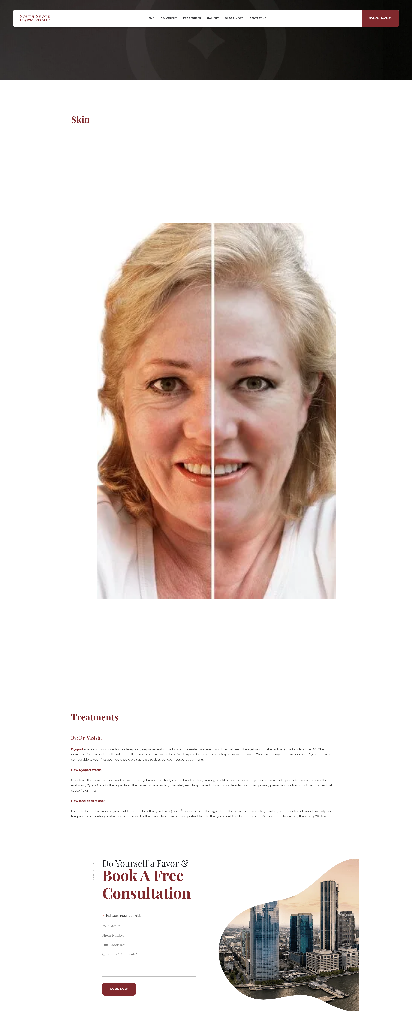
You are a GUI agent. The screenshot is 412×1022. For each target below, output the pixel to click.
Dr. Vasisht (169, 18)
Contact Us (258, 18)
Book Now (119, 989)
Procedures (192, 18)
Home (150, 18)
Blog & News (234, 18)
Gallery (213, 18)
